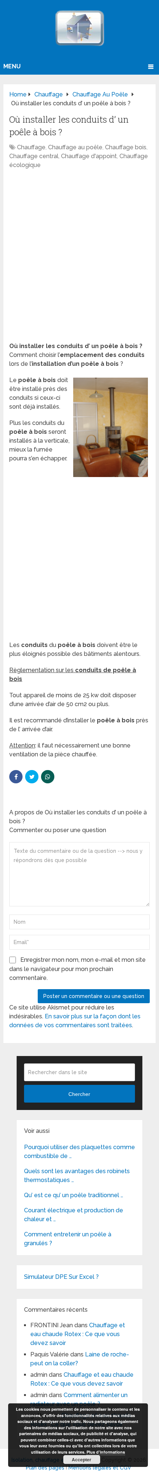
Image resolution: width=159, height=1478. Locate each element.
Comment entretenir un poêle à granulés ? (67, 1239)
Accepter (81, 1459)
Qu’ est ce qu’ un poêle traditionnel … (73, 1195)
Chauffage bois (125, 147)
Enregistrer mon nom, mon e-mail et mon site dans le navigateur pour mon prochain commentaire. (77, 968)
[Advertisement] (79, 259)
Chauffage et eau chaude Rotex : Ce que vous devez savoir (77, 1334)
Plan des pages (45, 1468)
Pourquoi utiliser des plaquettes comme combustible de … (79, 1151)
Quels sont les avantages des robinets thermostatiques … (77, 1176)
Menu (12, 66)
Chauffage (31, 147)
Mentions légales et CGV (99, 1468)
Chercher (79, 1094)
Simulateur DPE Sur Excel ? (61, 1276)
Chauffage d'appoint (89, 156)
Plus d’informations (106, 1452)
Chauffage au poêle (75, 147)
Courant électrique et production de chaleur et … (73, 1215)
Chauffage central (33, 156)
